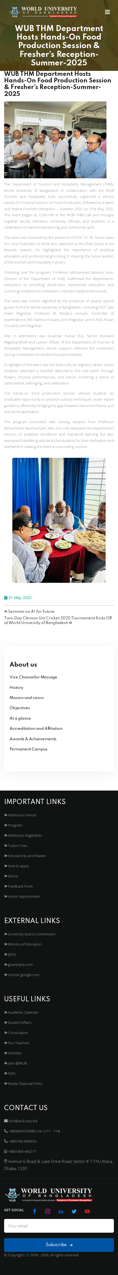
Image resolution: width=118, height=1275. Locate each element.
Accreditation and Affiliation (36, 729)
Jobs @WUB (17, 1063)
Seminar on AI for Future (31, 612)
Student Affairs (19, 1022)
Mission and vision (27, 698)
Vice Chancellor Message (33, 677)
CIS (26, 1254)
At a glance (20, 718)
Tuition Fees (17, 845)
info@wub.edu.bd (22, 1120)
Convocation (17, 1032)
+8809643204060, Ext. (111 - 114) (34, 1131)
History (16, 688)
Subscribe (57, 1245)
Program (14, 825)
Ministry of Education (24, 944)
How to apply (18, 865)
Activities (14, 1053)
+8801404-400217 (21, 1151)
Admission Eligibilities (24, 835)
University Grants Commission (31, 934)
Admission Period (21, 815)
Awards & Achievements (33, 739)
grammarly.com (20, 964)
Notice (12, 876)
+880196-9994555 (22, 1141)
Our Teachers (18, 1042)
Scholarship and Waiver (26, 855)
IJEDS (11, 954)
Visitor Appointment (23, 896)
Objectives (20, 708)
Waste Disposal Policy (25, 1083)
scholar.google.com (23, 974)
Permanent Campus (28, 749)
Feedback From (20, 886)
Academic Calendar (23, 1012)
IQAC (11, 1073)
